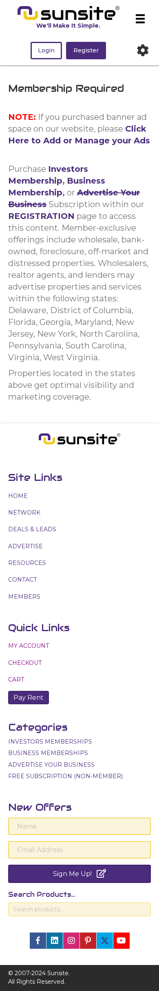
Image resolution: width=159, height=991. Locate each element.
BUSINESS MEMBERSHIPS (48, 753)
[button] (38, 941)
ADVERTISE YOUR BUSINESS (51, 764)
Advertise (25, 546)
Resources (27, 563)
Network (24, 512)
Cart (16, 679)
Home (18, 496)
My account (28, 645)
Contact (22, 579)
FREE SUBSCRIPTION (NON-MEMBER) (65, 776)
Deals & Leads (32, 529)
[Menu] (140, 19)
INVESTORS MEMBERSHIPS (50, 741)
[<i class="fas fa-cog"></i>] (143, 50)
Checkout (25, 662)
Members (24, 596)
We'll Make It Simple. (68, 25)
